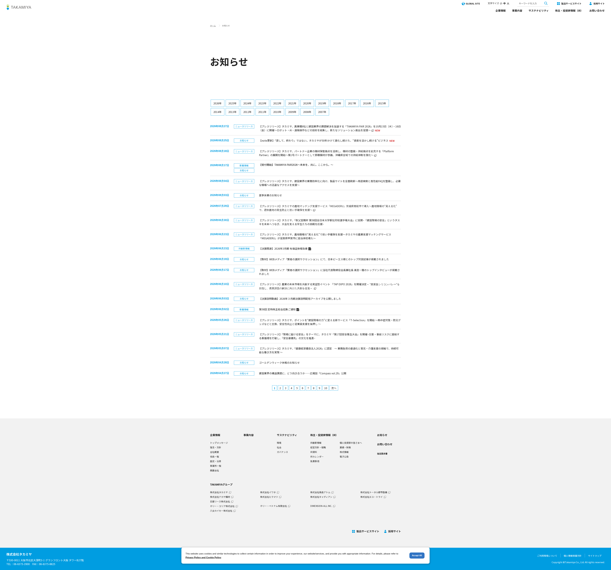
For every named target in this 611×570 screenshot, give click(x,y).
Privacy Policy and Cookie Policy (203, 557)
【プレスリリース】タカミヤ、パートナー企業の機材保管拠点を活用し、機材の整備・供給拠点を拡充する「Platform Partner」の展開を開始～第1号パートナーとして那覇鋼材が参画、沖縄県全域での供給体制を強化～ (326, 153)
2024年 (247, 103)
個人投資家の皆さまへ (351, 442)
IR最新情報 (315, 442)
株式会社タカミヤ (219, 492)
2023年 (262, 103)
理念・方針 (215, 447)
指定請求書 (382, 453)
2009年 (292, 112)
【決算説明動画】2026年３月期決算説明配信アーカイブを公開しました (300, 299)
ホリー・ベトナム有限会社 (273, 505)
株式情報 (344, 452)
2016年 (367, 103)
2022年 (277, 103)
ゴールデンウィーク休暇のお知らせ (279, 362)
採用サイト (599, 3)
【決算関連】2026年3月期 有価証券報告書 (285, 248)
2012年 (247, 112)
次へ (333, 388)
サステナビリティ (539, 10)
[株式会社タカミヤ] (18, 7)
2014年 (217, 112)
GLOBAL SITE (473, 3)
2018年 (337, 103)
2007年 (322, 112)
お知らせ (382, 435)
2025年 (232, 103)
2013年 (232, 112)
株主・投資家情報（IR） (569, 10)
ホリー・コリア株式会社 (222, 506)
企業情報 (500, 10)
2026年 (217, 103)
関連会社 (214, 470)
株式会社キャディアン (321, 496)
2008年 (307, 112)
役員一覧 (214, 456)
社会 (279, 447)
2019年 (322, 103)
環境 (279, 442)
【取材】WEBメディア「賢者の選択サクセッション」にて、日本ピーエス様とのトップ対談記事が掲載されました (324, 259)
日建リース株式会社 (220, 501)
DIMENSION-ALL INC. (321, 505)
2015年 (382, 103)
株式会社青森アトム (320, 492)
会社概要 (214, 452)
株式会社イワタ (268, 492)
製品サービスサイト (571, 3)
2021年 (292, 103)
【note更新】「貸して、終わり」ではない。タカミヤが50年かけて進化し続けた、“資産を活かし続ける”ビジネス (323, 140)
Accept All (417, 555)
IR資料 (313, 452)
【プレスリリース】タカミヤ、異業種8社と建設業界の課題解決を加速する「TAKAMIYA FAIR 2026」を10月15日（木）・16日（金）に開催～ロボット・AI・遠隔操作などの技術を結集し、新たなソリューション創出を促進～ (330, 128)
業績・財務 (345, 447)
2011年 (262, 112)
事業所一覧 (215, 465)
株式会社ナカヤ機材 (220, 496)
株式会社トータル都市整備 (373, 492)
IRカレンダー (317, 456)
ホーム (213, 25)
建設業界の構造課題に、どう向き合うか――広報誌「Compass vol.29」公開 (302, 373)
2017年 (352, 103)
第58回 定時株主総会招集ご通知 (279, 309)
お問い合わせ (597, 10)
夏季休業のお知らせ (270, 195)
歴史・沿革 (215, 461)
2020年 (307, 103)
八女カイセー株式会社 (221, 510)
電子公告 (344, 456)
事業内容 (517, 10)
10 (325, 388)
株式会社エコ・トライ (371, 496)
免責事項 (314, 461)
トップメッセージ (219, 442)
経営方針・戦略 (318, 447)
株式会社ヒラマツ (269, 496)
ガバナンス (282, 452)
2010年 (277, 112)
